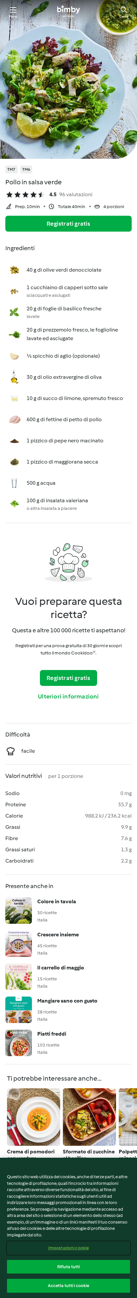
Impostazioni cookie (68, 1247)
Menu (13, 16)
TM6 (26, 169)
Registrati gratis (68, 223)
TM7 (11, 169)
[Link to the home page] (68, 12)
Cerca (123, 16)
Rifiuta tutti (68, 1266)
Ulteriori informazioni (68, 696)
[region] (68, 1228)
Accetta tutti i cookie (68, 1285)
